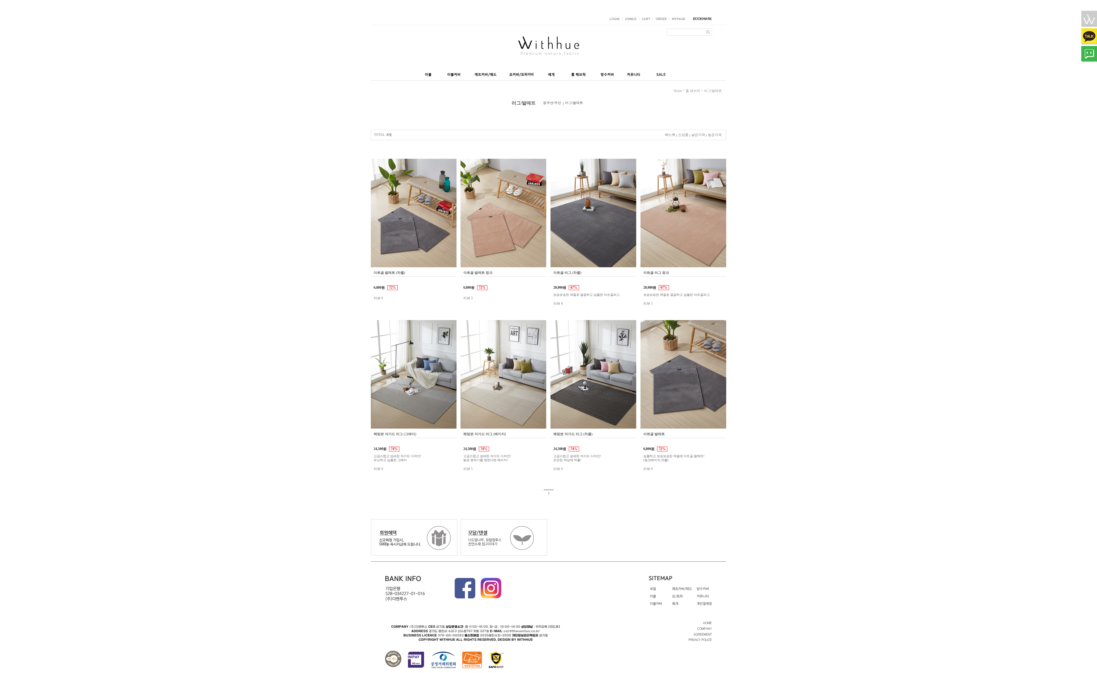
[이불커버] (454, 73)
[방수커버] (607, 73)
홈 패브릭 (693, 91)
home (678, 91)
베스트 (670, 135)
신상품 (683, 135)
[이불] (428, 73)
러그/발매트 (713, 91)
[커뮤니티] (634, 73)
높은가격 (715, 135)
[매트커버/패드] (485, 73)
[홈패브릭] (578, 73)
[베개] (551, 73)
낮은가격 (698, 135)
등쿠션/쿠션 (552, 103)
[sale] (661, 73)
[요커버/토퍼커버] (521, 73)
